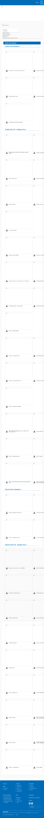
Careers (30, 800)
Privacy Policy (5, 814)
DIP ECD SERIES (39, 767)
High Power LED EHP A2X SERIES (15, 406)
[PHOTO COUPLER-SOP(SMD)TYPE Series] (34, 668)
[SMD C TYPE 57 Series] (7, 179)
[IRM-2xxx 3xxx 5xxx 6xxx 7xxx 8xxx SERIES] (7, 568)
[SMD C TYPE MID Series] (7, 693)
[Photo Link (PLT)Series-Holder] (7, 538)
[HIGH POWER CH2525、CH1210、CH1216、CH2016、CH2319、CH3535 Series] (34, 742)
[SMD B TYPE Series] (34, 204)
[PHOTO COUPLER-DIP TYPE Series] (7, 513)
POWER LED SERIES (40, 152)
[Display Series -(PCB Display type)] (34, 71)
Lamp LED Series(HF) (13, 230)
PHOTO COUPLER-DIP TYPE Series (15, 512)
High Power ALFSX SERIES (14, 255)
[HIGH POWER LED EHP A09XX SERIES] (7, 122)
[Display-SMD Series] (34, 431)
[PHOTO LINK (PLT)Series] (7, 618)
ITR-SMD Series (11, 667)
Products (18, 783)
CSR (17, 795)
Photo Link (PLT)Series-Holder (14, 537)
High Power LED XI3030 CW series (15, 380)
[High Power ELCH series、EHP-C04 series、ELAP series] (7, 281)
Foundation (31, 795)
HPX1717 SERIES (39, 456)
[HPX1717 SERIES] (34, 456)
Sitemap (17, 814)
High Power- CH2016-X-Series (14, 355)
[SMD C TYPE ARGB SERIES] (7, 331)
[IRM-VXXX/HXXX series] (34, 593)
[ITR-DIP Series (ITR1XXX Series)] (7, 593)
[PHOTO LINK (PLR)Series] (34, 618)
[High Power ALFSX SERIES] (7, 255)
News (4, 786)
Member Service (11, 814)
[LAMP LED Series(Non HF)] (34, 96)
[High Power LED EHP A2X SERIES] (7, 406)
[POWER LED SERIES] (34, 153)
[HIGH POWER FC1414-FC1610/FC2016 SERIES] (34, 306)
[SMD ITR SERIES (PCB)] (34, 693)
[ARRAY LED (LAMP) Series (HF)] (34, 179)
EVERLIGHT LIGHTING (34, 797)
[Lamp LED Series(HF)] (7, 230)
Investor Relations (7, 795)
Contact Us (18, 797)
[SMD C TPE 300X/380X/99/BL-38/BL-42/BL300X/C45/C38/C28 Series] (7, 482)
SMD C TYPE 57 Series (13, 178)
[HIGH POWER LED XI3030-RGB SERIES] (34, 281)
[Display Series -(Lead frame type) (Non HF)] (7, 71)
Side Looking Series (40, 642)
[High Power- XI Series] (34, 255)
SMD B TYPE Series (39, 204)
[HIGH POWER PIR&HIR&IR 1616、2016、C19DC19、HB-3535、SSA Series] (7, 431)
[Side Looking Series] (34, 643)
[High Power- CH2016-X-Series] (7, 356)
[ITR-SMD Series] (7, 668)
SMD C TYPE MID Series (13, 692)
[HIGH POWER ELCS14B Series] (34, 356)
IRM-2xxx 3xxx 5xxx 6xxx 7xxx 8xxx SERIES (17, 568)
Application (31, 783)
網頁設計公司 (29, 812)
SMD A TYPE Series (12, 204)
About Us (5, 783)
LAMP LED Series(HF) (13, 642)
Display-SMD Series (39, 431)
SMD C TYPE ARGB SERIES (14, 330)
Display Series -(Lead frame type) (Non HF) (16, 70)
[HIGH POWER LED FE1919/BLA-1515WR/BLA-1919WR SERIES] (7, 153)
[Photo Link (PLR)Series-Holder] (34, 538)
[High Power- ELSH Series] (34, 381)
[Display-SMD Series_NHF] (7, 96)
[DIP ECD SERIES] (34, 767)
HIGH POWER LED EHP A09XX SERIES (16, 122)
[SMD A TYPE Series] (7, 204)
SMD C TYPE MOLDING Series (14, 456)
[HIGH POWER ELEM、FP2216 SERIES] (7, 306)
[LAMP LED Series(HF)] (7, 643)
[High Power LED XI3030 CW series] (7, 381)
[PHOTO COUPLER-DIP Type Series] (34, 568)
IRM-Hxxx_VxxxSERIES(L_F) (14, 767)
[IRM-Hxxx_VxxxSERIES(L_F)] (7, 767)
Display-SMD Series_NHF (13, 96)
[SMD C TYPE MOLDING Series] (7, 456)
